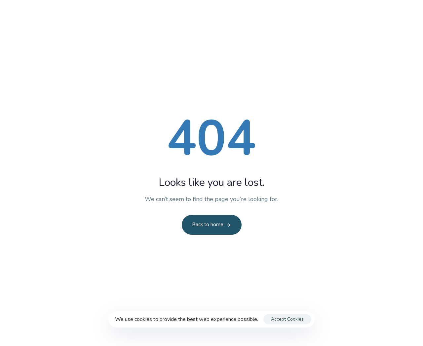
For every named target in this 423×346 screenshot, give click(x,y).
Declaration (121, 35)
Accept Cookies (287, 319)
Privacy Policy (329, 11)
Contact (361, 11)
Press (233, 35)
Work (163, 35)
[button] (392, 10)
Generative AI (278, 35)
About (198, 35)
